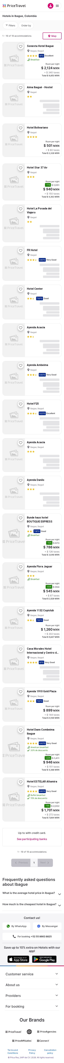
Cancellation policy (50, 1051)
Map (53, 35)
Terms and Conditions (13, 1051)
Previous (23, 862)
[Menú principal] (54, 6)
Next (43, 862)
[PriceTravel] (18, 5)
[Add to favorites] (21, 46)
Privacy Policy (32, 1051)
